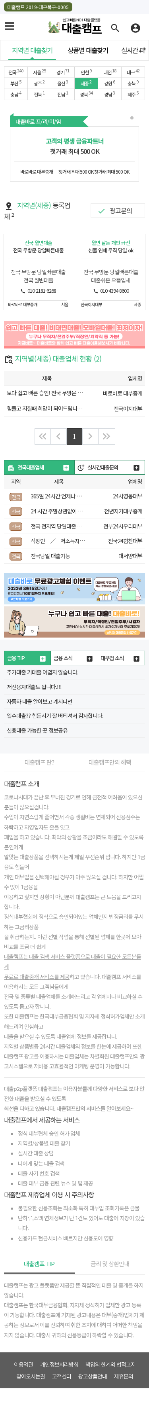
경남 (109, 93)
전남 (62, 93)
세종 (86, 82)
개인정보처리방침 (59, 1364)
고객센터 (61, 1376)
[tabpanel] (74, 154)
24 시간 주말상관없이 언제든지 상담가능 (74, 511)
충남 (15, 93)
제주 (133, 93)
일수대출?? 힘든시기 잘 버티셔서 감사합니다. (55, 716)
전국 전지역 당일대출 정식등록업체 (68, 526)
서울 (39, 71)
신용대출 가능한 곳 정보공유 (37, 730)
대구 (133, 71)
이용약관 (23, 1364)
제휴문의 (123, 1376)
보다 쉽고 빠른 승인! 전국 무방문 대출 (47, 393)
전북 (39, 93)
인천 (86, 71)
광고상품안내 (92, 1376)
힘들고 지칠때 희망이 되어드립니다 (44, 408)
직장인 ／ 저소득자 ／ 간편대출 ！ (77, 541)
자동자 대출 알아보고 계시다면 (39, 701)
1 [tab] (132, 118)
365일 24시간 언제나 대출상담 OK (67, 496)
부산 (15, 82)
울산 (62, 82)
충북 (133, 82)
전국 (15, 71)
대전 (109, 71)
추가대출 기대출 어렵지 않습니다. (42, 672)
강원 (109, 82)
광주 (39, 82)
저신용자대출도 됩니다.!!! (34, 687)
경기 (62, 71)
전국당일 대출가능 (50, 556)
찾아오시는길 (30, 1376)
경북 (86, 93)
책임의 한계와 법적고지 (110, 1364)
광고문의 (121, 210)
